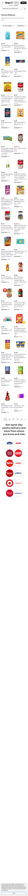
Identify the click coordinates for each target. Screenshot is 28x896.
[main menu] (2, 2)
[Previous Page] (1, 419)
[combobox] (12, 9)
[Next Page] (25, 419)
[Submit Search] (24, 8)
